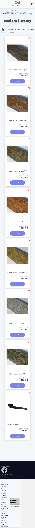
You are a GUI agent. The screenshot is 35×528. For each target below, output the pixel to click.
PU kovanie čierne (13, 425)
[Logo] (17, 3)
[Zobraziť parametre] (3, 29)
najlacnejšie (21, 29)
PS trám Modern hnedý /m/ (16, 120)
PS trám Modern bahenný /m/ (17, 70)
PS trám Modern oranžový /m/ (17, 222)
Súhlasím (15, 507)
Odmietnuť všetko (14, 502)
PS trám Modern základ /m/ (17, 323)
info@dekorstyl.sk (7, 476)
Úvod (6, 11)
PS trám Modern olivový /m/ (16, 171)
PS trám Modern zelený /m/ (16, 374)
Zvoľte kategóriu (5, 4)
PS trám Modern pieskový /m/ (17, 272)
